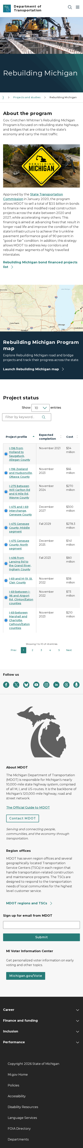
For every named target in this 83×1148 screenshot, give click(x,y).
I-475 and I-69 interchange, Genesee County (20, 510)
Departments (18, 1139)
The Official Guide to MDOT (28, 807)
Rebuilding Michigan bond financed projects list (40, 264)
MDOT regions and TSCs (27, 903)
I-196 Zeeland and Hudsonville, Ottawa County (20, 472)
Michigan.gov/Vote (25, 976)
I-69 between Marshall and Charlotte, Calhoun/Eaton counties (19, 620)
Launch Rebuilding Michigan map (31, 369)
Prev (13, 650)
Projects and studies (26, 97)
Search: (8, 417)
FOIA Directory (19, 1128)
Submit (41, 937)
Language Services (22, 1118)
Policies (13, 1085)
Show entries (41, 407)
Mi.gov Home (18, 1074)
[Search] (70, 7)
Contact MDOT (22, 818)
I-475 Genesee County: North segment (19, 544)
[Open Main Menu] (77, 7)
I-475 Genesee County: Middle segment (19, 527)
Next (69, 650)
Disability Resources (23, 1107)
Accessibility (17, 1096)
